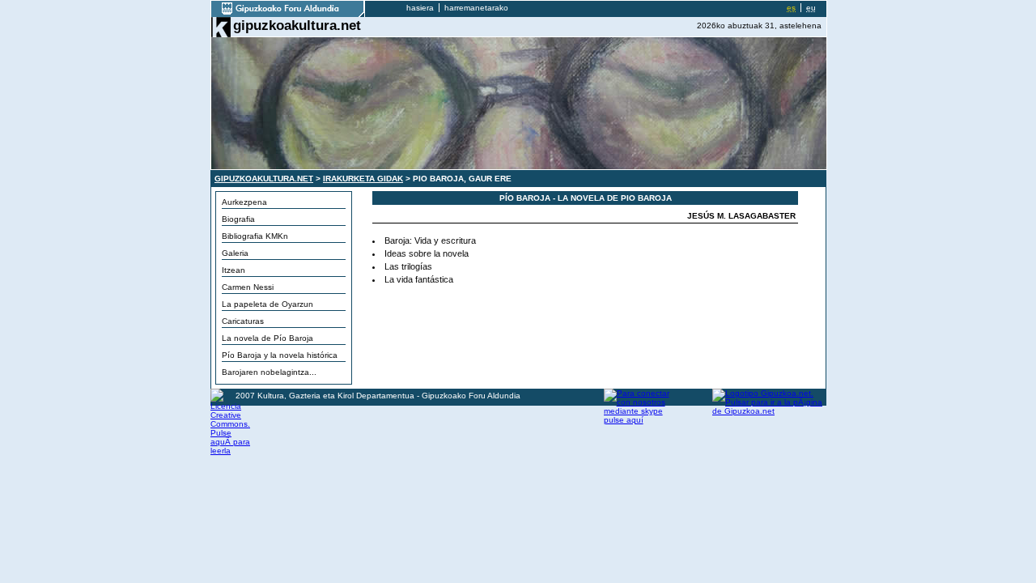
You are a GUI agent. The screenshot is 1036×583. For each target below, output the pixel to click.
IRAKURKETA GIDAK (363, 178)
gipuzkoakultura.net (297, 25)
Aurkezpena (244, 202)
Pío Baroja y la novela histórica (280, 355)
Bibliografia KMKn (255, 236)
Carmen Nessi (248, 287)
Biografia (238, 219)
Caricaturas (243, 321)
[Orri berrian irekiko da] (288, 14)
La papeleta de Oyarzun (267, 304)
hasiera (420, 7)
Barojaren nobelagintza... (269, 372)
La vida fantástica (418, 279)
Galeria (235, 253)
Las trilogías (408, 266)
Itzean (233, 270)
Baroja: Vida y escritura (430, 240)
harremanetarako (476, 7)
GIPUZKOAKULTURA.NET (263, 178)
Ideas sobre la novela (426, 253)
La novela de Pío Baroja (267, 338)
